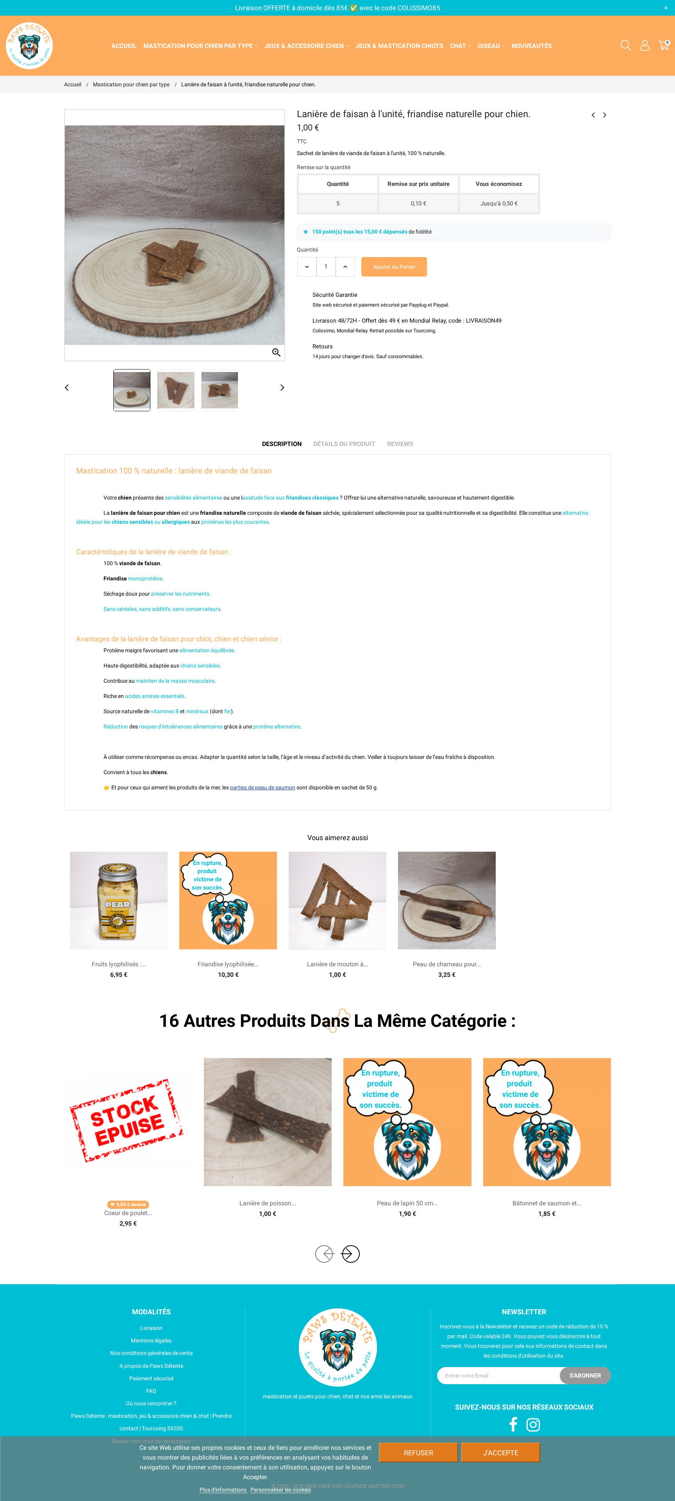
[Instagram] (533, 1425)
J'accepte (500, 1453)
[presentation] (324, 1254)
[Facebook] (513, 1425)
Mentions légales (151, 1340)
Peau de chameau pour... (447, 964)
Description (282, 444)
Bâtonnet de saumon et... (546, 1203)
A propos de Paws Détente (151, 1366)
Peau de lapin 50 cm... (407, 1203)
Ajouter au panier (394, 267)
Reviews (400, 444)
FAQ (151, 1391)
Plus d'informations (224, 1490)
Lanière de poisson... (267, 1203)
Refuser (418, 1453)
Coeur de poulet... (128, 1213)
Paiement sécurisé (151, 1378)
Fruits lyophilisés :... (119, 964)
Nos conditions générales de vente (151, 1353)
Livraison (151, 1328)
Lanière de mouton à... (337, 964)
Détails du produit (344, 444)
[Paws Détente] (338, 1347)
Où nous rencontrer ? (151, 1403)
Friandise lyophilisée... (228, 964)
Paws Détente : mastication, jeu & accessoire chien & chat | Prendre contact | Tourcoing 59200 (151, 1422)
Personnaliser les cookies (280, 1490)
